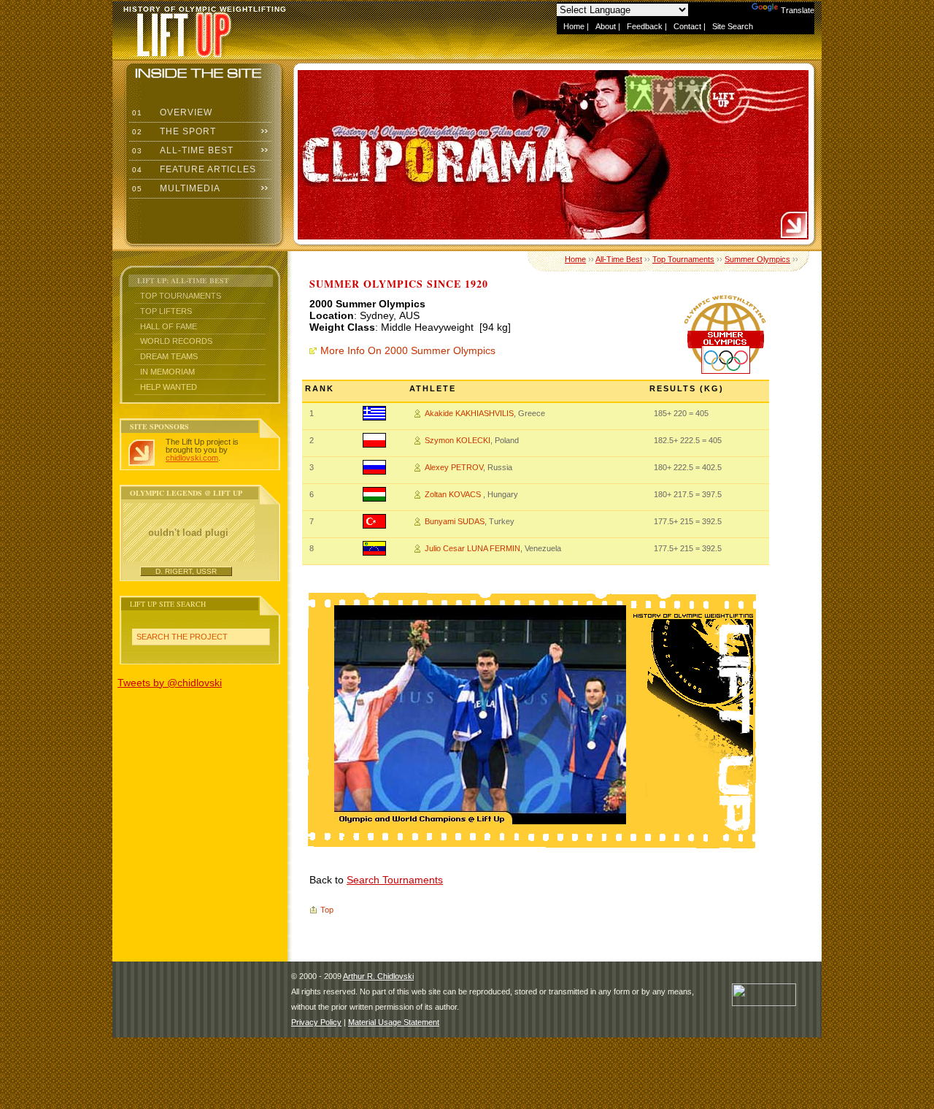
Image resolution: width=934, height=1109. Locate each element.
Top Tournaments (180, 295)
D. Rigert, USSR (186, 571)
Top (326, 909)
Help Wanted (168, 387)
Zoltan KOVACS (454, 494)
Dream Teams (169, 356)
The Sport (172, 131)
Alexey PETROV (454, 467)
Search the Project (182, 636)
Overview (170, 112)
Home (573, 26)
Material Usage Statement (393, 1022)
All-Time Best (181, 150)
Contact (687, 26)
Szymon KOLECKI (457, 440)
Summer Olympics (757, 259)
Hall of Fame (168, 326)
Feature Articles (192, 169)
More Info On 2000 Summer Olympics (407, 350)
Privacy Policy (316, 1022)
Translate (797, 10)
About (605, 26)
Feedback (645, 26)
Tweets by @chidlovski (169, 682)
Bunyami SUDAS (455, 521)
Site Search (732, 26)
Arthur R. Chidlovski (378, 976)
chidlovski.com (192, 457)
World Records (176, 341)
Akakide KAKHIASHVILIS (469, 413)
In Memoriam (167, 371)
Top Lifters (166, 311)
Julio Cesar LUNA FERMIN (472, 548)
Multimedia (174, 188)
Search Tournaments (395, 880)
